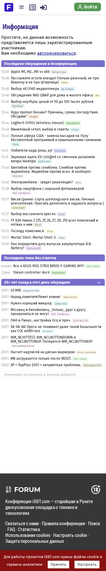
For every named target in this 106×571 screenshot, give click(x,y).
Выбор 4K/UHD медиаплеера (35, 89)
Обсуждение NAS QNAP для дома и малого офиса (52, 95)
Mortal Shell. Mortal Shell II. (34, 237)
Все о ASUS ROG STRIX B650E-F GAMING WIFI (48, 266)
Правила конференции (63, 523)
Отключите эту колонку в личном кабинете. (40, 375)
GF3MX (16, 290)
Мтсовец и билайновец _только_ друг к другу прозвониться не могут (48, 312)
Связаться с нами (22, 523)
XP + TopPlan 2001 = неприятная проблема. (46, 365)
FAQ (11, 529)
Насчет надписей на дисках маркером (42, 352)
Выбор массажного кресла (33, 214)
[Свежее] (32, 7)
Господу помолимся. (28, 231)
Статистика (29, 529)
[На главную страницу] (8, 6)
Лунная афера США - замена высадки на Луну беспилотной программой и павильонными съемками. (56, 138)
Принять (58, 564)
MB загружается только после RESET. (41, 358)
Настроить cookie (70, 535)
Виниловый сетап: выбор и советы (40, 129)
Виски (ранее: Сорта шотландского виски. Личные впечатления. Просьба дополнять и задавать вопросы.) (57, 201)
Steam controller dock (31, 272)
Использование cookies (27, 535)
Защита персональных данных (34, 541)
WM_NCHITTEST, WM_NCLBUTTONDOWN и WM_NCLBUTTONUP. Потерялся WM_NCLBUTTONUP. (52, 339)
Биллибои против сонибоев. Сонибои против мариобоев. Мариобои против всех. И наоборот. (51, 169)
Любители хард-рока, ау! (31, 150)
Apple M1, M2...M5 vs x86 (30, 72)
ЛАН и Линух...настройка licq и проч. (41, 320)
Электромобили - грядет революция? (42, 182)
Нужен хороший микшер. (31, 303)
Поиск (94, 523)
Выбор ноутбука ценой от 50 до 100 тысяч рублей (52, 102)
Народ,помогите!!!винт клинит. (36, 297)
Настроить (87, 564)
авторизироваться (56, 53)
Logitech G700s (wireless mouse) (37, 123)
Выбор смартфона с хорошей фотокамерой (47, 189)
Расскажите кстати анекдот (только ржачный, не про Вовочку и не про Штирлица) (55, 80)
